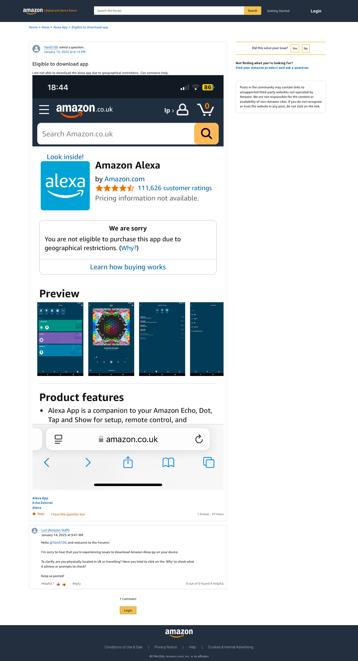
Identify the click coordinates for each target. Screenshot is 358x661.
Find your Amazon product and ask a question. (272, 68)
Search (252, 10)
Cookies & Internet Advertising (230, 647)
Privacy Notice (166, 647)
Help (192, 647)
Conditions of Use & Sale (123, 647)
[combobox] (177, 10)
